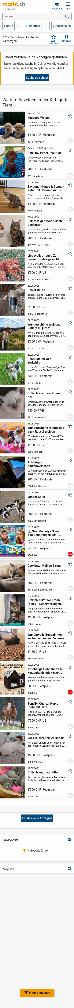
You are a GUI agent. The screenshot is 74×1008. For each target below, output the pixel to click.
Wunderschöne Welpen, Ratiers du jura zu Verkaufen (44, 326)
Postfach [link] (57, 8)
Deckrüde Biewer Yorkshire (39, 360)
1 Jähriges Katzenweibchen (39, 464)
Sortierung (66, 41)
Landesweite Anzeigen (37, 818)
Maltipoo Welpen (39, 118)
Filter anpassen (39, 993)
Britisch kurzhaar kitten (43, 772)
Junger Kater (36, 497)
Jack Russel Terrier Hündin (46, 738)
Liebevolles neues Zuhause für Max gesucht (43, 257)
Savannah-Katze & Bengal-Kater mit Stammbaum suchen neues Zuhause (46, 188)
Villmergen (33, 26)
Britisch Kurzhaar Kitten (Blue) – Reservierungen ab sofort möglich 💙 (44, 601)
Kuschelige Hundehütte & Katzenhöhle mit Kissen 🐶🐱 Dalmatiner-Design (46, 671)
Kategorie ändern (39, 850)
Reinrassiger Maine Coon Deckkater (45, 222)
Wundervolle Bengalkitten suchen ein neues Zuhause (46, 636)
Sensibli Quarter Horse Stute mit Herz (43, 705)
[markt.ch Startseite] (13, 4)
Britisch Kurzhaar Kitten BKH (44, 395)
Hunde (8, 26)
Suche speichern (53, 42)
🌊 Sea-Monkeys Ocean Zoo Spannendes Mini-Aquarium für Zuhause (44, 533)
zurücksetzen (62, 26)
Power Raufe (36, 290)
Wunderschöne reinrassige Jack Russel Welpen (46, 429)
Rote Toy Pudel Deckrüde (45, 153)
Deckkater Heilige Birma (44, 565)
